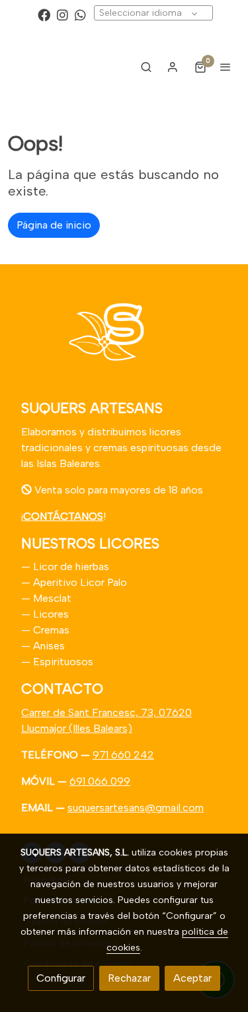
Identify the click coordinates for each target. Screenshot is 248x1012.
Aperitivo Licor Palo (80, 582)
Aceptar (192, 978)
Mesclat (52, 598)
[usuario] (173, 67)
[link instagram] (62, 14)
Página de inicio (54, 225)
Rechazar (129, 978)
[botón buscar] (146, 67)
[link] (53, 67)
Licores (51, 614)
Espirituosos (63, 661)
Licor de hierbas (69, 566)
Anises (49, 645)
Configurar (60, 978)
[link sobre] (124, 340)
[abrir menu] (225, 67)
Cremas (51, 630)
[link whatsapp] (80, 14)
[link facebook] (44, 14)
